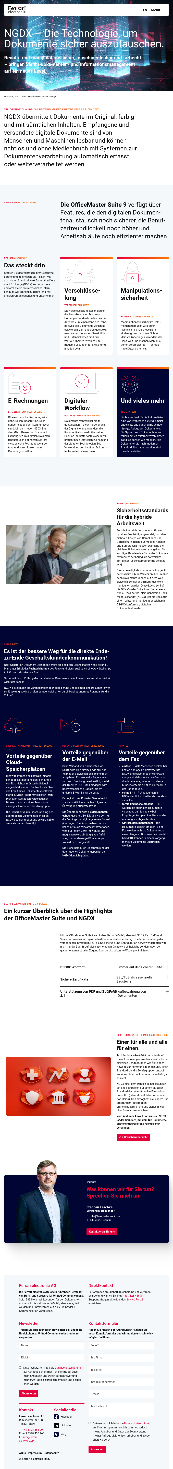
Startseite (8, 96)
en (145, 10)
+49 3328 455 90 (32, 1429)
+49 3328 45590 (133, 1295)
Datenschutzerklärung (68, 1367)
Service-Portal (134, 1299)
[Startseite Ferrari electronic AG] (17, 12)
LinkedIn (66, 1425)
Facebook (66, 1416)
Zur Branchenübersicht (133, 1137)
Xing (63, 1434)
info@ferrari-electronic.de (105, 1216)
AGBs (22, 1453)
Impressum (35, 1453)
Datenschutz (51, 1453)
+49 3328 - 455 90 (101, 1220)
